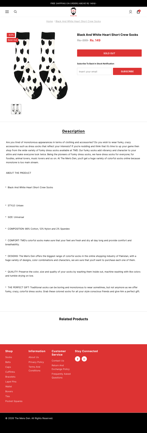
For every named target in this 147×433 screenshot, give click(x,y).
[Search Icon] (15, 11)
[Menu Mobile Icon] (7, 12)
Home (49, 21)
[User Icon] (130, 11)
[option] (39, 65)
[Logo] (73, 11)
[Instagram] (84, 358)
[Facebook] (77, 358)
